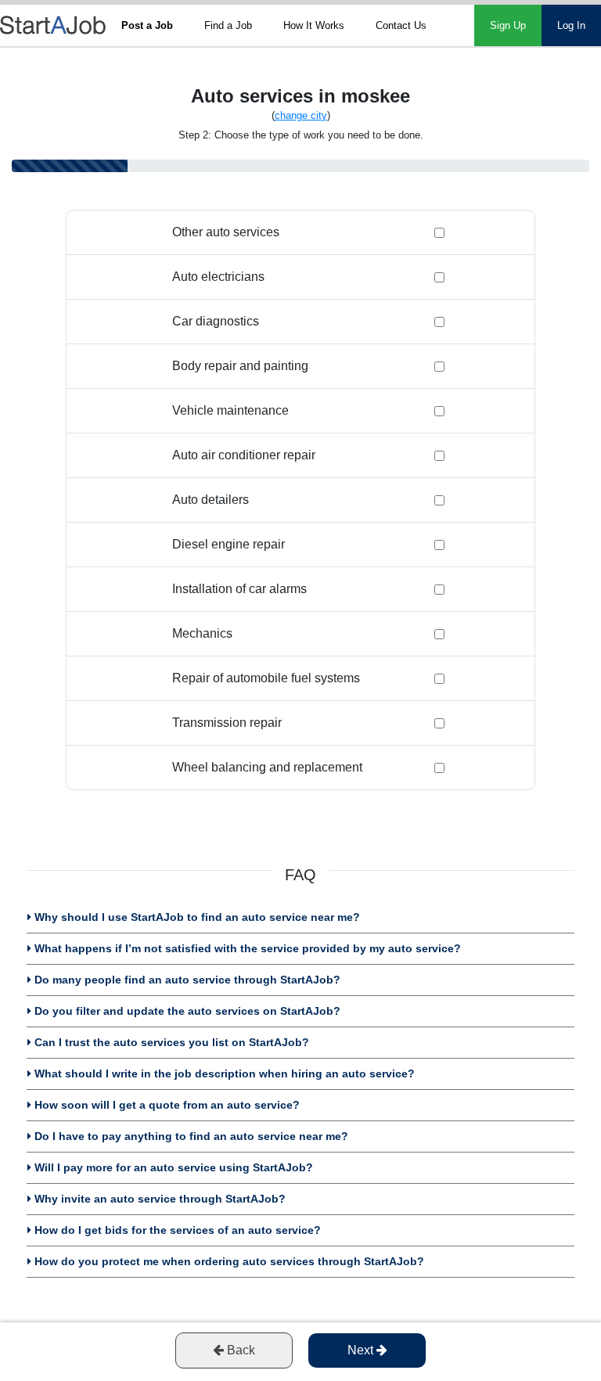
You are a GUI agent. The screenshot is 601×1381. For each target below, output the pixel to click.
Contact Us (401, 25)
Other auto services (225, 232)
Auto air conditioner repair (243, 455)
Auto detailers (210, 499)
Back (239, 1350)
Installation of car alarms (239, 588)
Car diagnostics (215, 321)
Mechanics (202, 633)
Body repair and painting (240, 365)
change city (301, 115)
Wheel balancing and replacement (267, 767)
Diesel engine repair (228, 544)
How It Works (313, 25)
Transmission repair (227, 722)
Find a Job (228, 25)
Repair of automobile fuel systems (266, 678)
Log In (571, 25)
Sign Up (508, 25)
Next (361, 1350)
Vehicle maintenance (230, 410)
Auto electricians (218, 276)
